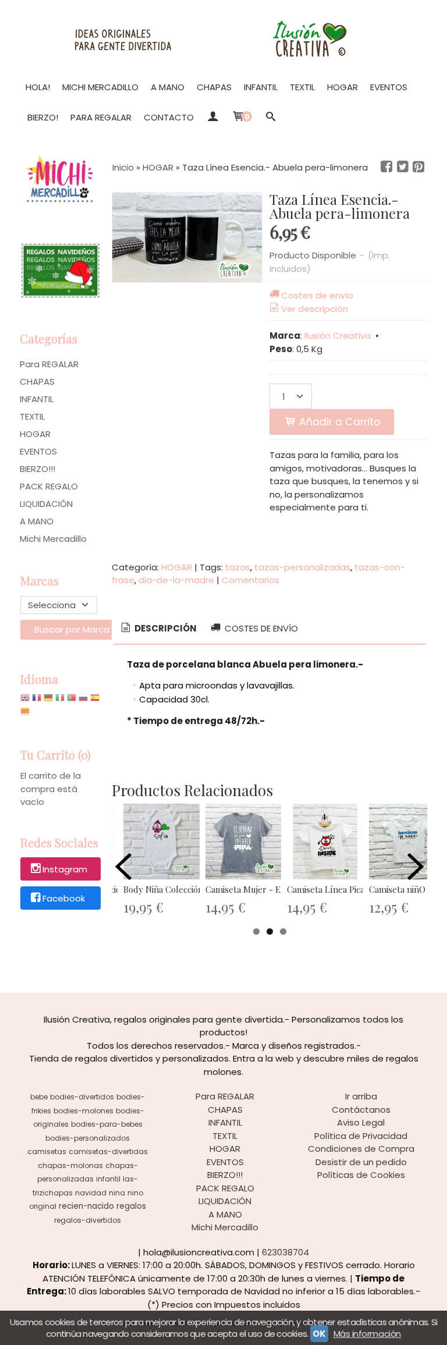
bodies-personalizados (87, 1138)
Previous (123, 866)
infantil (108, 1179)
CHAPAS (214, 87)
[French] (36, 700)
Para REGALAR (101, 117)
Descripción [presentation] (165, 628)
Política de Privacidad (360, 1136)
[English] (25, 700)
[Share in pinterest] (418, 167)
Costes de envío (317, 295)
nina (117, 1193)
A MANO (168, 87)
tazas (237, 567)
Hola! (38, 87)
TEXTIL (302, 87)
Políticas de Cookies (361, 1175)
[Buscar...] (271, 117)
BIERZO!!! (37, 469)
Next (415, 866)
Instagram (64, 870)
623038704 (285, 1252)
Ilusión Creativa (337, 335)
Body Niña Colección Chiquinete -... (191, 889)
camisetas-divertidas (108, 1151)
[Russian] (83, 700)
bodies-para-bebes (107, 1124)
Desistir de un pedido (361, 1162)
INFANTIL (261, 87)
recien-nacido (86, 1206)
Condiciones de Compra (361, 1148)
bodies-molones (83, 1111)
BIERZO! (42, 117)
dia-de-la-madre (176, 580)
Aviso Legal (361, 1122)
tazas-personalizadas (302, 567)
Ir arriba (361, 1096)
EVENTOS (388, 87)
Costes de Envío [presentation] (260, 628)
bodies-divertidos (82, 1097)
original (42, 1206)
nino (135, 1193)
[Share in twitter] (403, 167)
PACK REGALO (49, 486)
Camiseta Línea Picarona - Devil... (351, 889)
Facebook (63, 898)
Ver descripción (314, 309)
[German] (48, 700)
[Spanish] (95, 700)
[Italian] (60, 700)
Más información (367, 1334)
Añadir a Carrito (338, 422)
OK (319, 1334)
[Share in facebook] (386, 167)
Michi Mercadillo (100, 87)
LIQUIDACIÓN (46, 504)
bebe (39, 1097)
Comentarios (250, 580)
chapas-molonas (70, 1165)
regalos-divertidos (87, 1220)
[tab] (158, 628)
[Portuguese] (71, 700)
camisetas (46, 1151)
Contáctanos (361, 1109)
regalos (131, 1206)
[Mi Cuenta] (212, 117)
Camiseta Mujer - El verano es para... (277, 889)
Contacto (169, 117)
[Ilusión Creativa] (223, 35)
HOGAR (342, 87)
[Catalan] (26, 714)
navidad (91, 1193)
